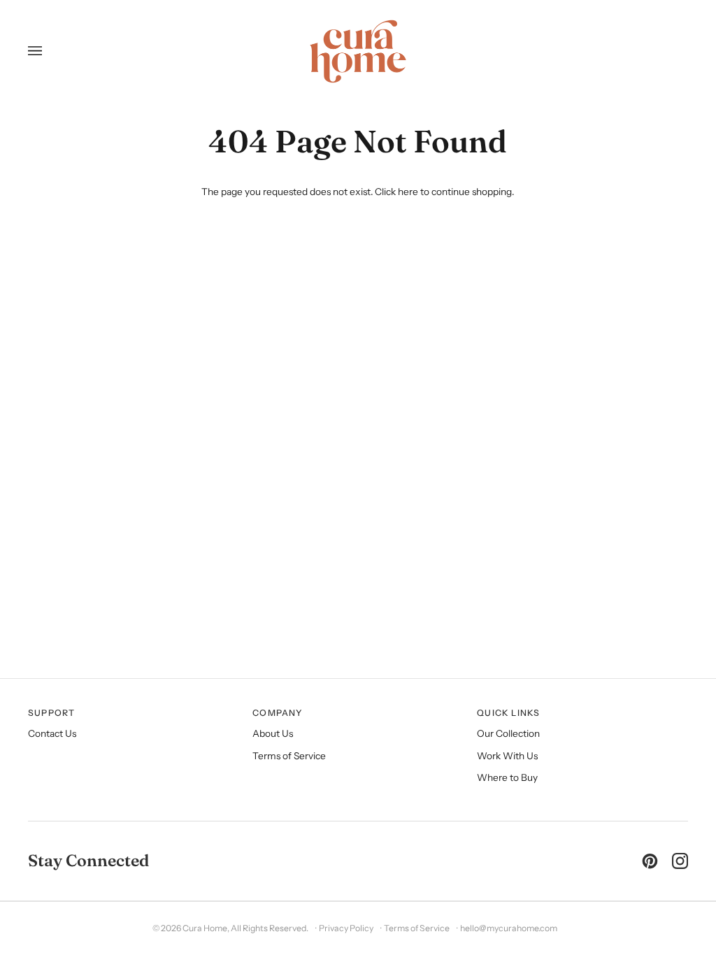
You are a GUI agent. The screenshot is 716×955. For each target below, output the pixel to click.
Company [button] (277, 713)
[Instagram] (680, 861)
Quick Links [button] (508, 713)
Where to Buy (507, 777)
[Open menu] (40, 51)
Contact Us (52, 733)
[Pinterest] (650, 861)
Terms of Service (289, 755)
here (408, 191)
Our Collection (508, 733)
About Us (272, 733)
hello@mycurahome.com (508, 928)
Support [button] (52, 713)
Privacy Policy (346, 928)
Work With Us (507, 755)
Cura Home (204, 928)
